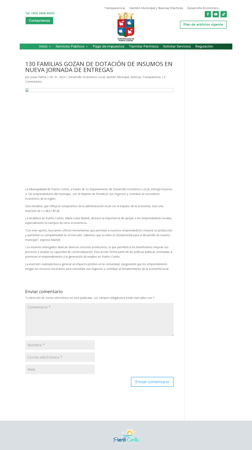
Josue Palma (38, 77)
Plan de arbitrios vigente (203, 24)
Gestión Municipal (117, 77)
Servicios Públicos (70, 46)
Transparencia (114, 8)
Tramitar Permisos (144, 46)
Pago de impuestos (108, 46)
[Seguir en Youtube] (216, 14)
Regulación (204, 46)
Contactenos (39, 20)
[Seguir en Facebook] (208, 14)
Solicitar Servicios (177, 46)
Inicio (43, 46)
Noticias (136, 77)
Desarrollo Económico (203, 8)
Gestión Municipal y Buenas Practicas (156, 8)
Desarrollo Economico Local (87, 77)
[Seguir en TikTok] (223, 14)
